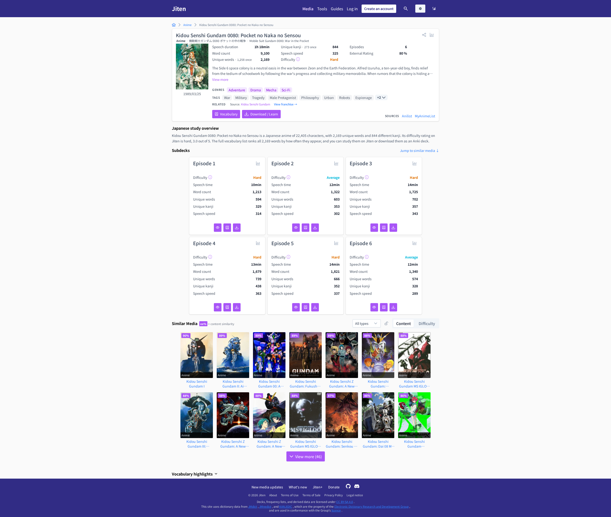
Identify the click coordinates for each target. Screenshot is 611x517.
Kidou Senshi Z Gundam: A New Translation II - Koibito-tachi (269, 444)
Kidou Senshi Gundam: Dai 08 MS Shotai (378, 444)
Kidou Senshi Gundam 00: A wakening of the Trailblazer (269, 383)
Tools (322, 8)
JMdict (252, 506)
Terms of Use (290, 495)
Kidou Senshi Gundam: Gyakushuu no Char (378, 383)
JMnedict (265, 506)
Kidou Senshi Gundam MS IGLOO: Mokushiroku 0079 (305, 444)
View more (220, 79)
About (273, 495)
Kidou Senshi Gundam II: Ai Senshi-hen (233, 383)
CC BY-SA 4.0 (344, 502)
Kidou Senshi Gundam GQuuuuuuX (414, 444)
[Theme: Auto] (434, 9)
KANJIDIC (285, 506)
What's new (298, 487)
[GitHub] (348, 486)
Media (307, 8)
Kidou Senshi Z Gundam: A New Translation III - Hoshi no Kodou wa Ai (233, 444)
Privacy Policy (333, 495)
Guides (337, 8)
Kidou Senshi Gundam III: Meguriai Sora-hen (196, 444)
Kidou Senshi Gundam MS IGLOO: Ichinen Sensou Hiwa (414, 383)
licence (336, 510)
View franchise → (285, 104)
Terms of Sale (311, 495)
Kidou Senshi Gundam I (196, 383)
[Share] (424, 35)
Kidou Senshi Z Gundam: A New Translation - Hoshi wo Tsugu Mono (342, 383)
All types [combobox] (362, 323)
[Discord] (357, 486)
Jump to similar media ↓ (419, 150)
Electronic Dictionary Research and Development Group (371, 506)
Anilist (407, 116)
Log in (352, 8)
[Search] (405, 8)
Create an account (379, 8)
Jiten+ (317, 487)
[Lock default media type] (386, 323)
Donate (334, 487)
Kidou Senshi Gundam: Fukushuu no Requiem (305, 383)
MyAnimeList (425, 116)
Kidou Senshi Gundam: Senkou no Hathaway (342, 444)
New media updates (267, 487)
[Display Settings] (420, 9)
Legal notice (355, 495)
